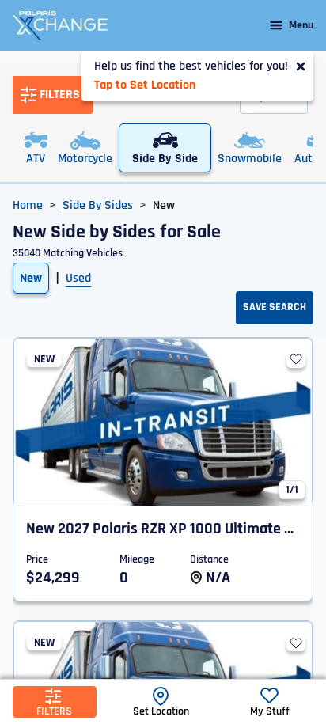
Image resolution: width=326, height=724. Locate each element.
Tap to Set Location (144, 85)
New (31, 278)
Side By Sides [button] (98, 205)
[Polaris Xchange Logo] (60, 25)
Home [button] (28, 205)
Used (78, 278)
